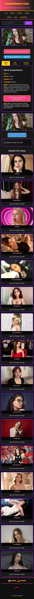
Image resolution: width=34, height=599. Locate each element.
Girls (6, 13)
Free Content (14, 63)
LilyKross (17, 570)
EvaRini (17, 174)
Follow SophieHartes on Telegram (18, 57)
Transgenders (23, 17)
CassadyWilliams (17, 279)
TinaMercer (17, 306)
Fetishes (19, 13)
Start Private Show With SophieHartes (17, 98)
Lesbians (9, 17)
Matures (12, 13)
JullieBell (17, 491)
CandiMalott (17, 544)
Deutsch (23, 580)
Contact (17, 593)
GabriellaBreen (17, 332)
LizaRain (17, 359)
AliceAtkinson (17, 465)
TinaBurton (17, 438)
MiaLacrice (17, 385)
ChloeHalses (17, 412)
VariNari (17, 226)
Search (28, 23)
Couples (27, 13)
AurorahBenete (17, 253)
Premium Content (26, 63)
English (13, 580)
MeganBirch (17, 200)
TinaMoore (17, 518)
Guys (15, 17)
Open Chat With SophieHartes (17, 51)
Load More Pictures (17, 135)
